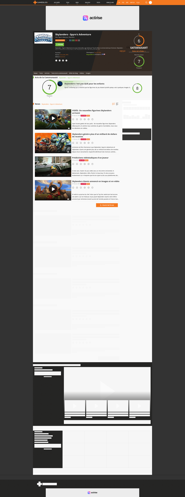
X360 (73, 40)
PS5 (123, 2)
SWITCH (132, 2)
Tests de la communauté (59, 73)
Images (88, 73)
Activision (62, 57)
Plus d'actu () (108, 205)
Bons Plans (110, 2)
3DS (76, 40)
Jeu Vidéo (57, 2)
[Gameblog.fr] (40, 2)
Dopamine (69, 86)
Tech (67, 2)
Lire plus (122, 51)
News (35, 73)
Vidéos (82, 73)
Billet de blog (73, 73)
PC (119, 2)
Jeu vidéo (83, 115)
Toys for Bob (97, 52)
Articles (47, 73)
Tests (98, 2)
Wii (79, 40)
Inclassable (63, 55)
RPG (67, 55)
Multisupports (60, 40)
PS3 (70, 40)
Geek (77, 2)
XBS (127, 2)
